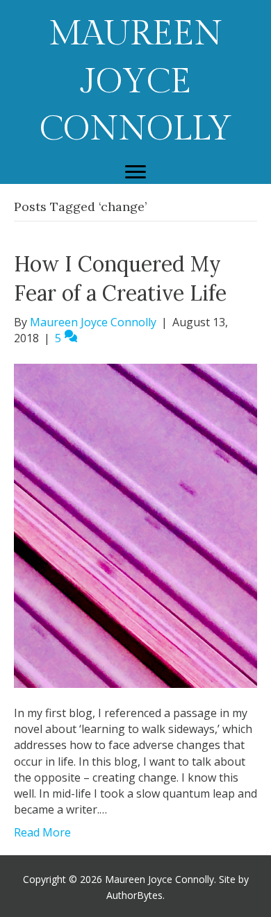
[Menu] (135, 172)
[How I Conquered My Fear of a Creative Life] (135, 524)
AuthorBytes (134, 895)
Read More (42, 832)
